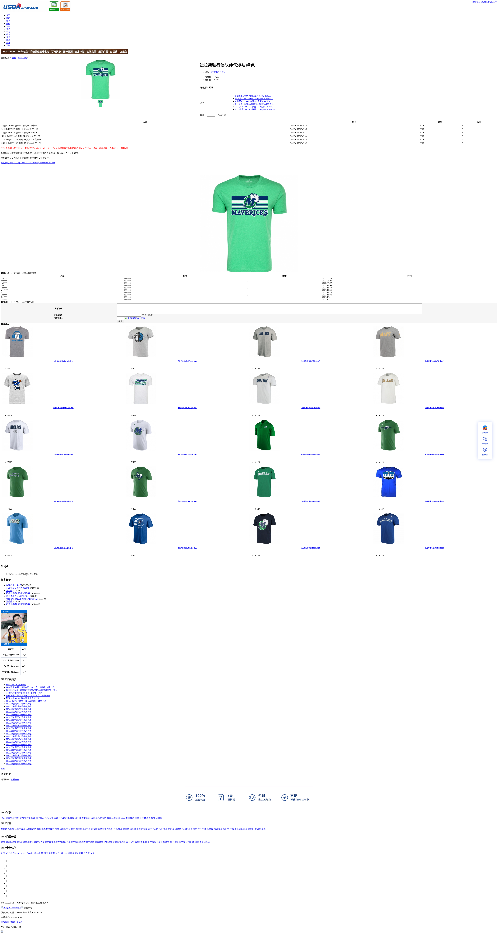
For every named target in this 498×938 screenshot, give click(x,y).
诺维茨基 (243, 829)
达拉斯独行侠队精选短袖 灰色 (434, 361)
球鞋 (8, 23)
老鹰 (137, 818)
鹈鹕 (67, 818)
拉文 (145, 829)
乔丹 (200, 829)
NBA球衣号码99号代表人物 (19, 704)
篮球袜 (166, 842)
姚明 (220, 829)
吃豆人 (84, 853)
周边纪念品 (204, 842)
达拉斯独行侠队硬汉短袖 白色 (187, 408)
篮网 (22, 818)
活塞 (146, 818)
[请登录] (476, 2)
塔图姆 (51, 829)
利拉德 (79, 829)
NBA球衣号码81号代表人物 (19, 744)
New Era (57, 853)
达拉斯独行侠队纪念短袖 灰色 (310, 361)
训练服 (159, 842)
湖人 (3, 818)
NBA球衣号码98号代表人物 (19, 706)
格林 (161, 829)
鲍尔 (120, 829)
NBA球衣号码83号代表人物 (19, 742)
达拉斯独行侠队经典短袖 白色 (434, 408)
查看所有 (15, 779)
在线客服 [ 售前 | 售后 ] (11, 922)
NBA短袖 (22, 58)
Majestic (37, 853)
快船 (12, 818)
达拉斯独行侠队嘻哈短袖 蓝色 (434, 548)
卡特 (232, 829)
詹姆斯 (4, 829)
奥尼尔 (251, 829)
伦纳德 (96, 829)
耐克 (3, 853)
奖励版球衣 (80, 842)
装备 (8, 43)
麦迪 (236, 829)
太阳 (128, 818)
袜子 (8, 37)
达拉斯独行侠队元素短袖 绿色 (187, 501)
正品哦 (9, 590)
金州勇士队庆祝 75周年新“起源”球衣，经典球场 (28, 695)
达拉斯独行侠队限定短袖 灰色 (63, 361)
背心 (8, 29)
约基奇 (189, 829)
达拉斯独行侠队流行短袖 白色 (310, 408)
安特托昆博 (31, 829)
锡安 (62, 829)
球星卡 (9, 40)
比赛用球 (190, 842)
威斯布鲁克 (87, 829)
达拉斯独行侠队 (218, 72)
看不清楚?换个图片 (136, 318)
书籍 (183, 842)
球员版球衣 (22, 842)
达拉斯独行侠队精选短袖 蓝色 (310, 548)
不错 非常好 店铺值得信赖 (18, 593)
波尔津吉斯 (153, 829)
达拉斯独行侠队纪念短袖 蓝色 (63, 548)
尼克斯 (98, 818)
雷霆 (56, 818)
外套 (8, 34)
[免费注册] (486, 2)
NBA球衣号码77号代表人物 (19, 747)
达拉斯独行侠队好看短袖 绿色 (310, 454)
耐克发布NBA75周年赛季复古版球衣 (23, 698)
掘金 (72, 818)
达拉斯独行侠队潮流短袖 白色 (63, 454)
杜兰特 (18, 829)
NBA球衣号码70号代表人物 (19, 761)
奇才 (142, 818)
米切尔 (110, 829)
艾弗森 (210, 829)
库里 (23, 829)
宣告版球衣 (43, 842)
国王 (123, 818)
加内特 (226, 829)
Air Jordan (21, 853)
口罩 (197, 842)
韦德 (216, 829)
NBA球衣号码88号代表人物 (19, 731)
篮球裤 (116, 842)
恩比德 (178, 829)
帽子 (172, 842)
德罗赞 (166, 829)
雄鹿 (33, 818)
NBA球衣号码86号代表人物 (19, 734)
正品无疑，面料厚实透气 (17, 588)
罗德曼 (258, 829)
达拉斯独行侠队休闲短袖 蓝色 (434, 501)
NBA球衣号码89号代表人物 (19, 728)
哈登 (57, 829)
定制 (8, 45)
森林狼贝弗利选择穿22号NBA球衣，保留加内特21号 (30, 687)
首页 (8, 15)
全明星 (159, 818)
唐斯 (195, 829)
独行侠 (27, 818)
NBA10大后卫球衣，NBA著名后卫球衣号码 (26, 701)
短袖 (8, 26)
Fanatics (30, 853)
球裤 (8, 21)
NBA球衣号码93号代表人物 (19, 717)
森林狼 (78, 818)
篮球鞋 (122, 842)
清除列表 (5, 779)
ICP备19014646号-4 (12, 908)
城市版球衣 (32, 842)
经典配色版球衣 (67, 842)
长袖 (8, 32)
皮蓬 (263, 829)
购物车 (494, 2)
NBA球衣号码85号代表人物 (19, 736)
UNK (43, 853)
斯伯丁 (49, 853)
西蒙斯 (139, 829)
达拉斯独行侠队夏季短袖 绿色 (310, 501)
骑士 (83, 818)
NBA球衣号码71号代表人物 (19, 758)
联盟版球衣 (54, 842)
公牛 (51, 818)
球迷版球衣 (11, 842)
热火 (88, 818)
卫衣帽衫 (152, 842)
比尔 (184, 829)
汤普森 (133, 829)
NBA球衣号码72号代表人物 (19, 755)
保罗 (73, 829)
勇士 (8, 818)
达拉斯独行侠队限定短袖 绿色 (434, 454)
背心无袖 (130, 842)
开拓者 (62, 818)
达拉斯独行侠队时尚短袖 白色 (187, 454)
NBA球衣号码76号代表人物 (19, 750)
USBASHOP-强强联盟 (16, 685)
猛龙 (93, 818)
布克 (116, 829)
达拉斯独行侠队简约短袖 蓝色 (187, 548)
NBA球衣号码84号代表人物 (19, 739)
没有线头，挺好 (13, 585)
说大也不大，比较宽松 (16, 596)
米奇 (70, 853)
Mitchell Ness (11, 853)
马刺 (17, 818)
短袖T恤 (138, 842)
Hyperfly (91, 853)
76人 (47, 818)
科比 (204, 829)
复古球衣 (90, 842)
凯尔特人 (40, 818)
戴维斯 (45, 829)
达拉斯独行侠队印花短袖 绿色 (63, 501)
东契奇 (11, 829)
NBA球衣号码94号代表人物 (19, 715)
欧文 (39, 829)
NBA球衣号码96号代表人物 (19, 709)
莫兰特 (126, 829)
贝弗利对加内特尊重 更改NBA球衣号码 (24, 693)
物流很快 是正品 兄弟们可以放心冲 (22, 599)
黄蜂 (104, 818)
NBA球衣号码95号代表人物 (19, 712)
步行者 (152, 818)
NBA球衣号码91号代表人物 (19, 725)
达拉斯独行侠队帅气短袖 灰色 (187, 361)
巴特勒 (67, 829)
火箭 (118, 818)
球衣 (8, 18)
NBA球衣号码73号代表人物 (19, 753)
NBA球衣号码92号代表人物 (19, 720)
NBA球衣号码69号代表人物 (19, 764)
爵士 (109, 818)
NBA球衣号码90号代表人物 (19, 723)
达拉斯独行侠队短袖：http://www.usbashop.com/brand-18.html (28, 163)
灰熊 (114, 818)
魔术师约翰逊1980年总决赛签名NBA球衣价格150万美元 (31, 690)
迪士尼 (64, 853)
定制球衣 (108, 842)
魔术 (132, 818)
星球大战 (76, 853)
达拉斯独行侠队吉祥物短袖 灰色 (63, 408)
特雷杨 (103, 829)
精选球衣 (99, 842)
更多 (3, 768)
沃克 (172, 829)
